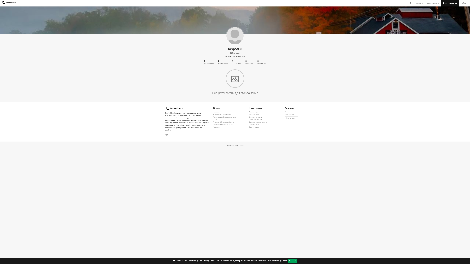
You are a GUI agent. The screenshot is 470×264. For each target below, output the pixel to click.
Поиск (418, 3)
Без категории (254, 114)
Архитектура (253, 112)
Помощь (216, 112)
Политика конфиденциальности (224, 117)
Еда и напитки (254, 124)
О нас (215, 119)
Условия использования (222, 114)
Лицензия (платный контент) (223, 124)
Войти (463, 3)
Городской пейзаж (255, 119)
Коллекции (261, 63)
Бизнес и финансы (255, 117)
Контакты (216, 127)
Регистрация (450, 3)
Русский (291, 118)
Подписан (249, 63)
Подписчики (236, 63)
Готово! (292, 261)
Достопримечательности (258, 122)
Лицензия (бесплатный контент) (224, 122)
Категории (432, 3)
